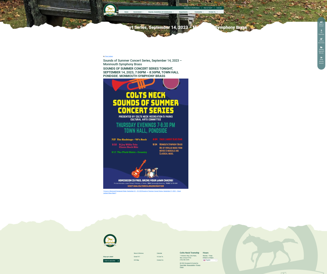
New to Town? (208, 8)
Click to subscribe (110, 261)
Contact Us (160, 260)
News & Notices (139, 253)
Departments (183, 12)
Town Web (183, 265)
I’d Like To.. (212, 12)
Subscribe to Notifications (192, 8)
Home (126, 12)
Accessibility (191, 265)
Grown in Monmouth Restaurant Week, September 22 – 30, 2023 (123, 191)
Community (198, 12)
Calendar (219, 8)
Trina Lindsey (109, 56)
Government (137, 12)
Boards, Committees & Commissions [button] (160, 12)
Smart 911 (137, 256)
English (207, 260)
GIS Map (136, 260)
